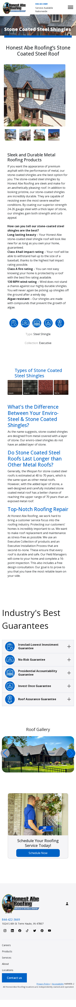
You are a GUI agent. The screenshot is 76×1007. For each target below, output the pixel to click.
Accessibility (58, 983)
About (5, 964)
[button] (70, 753)
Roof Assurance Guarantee (37, 699)
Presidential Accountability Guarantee (37, 672)
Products (7, 951)
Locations (7, 970)
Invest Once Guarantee (34, 686)
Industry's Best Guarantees (31, 619)
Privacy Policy (43, 983)
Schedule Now (38, 853)
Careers (6, 945)
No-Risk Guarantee (31, 660)
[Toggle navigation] (70, 7)
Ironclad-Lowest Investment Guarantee (38, 646)
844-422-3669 (41, 3)
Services (6, 957)
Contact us (14, 978)
